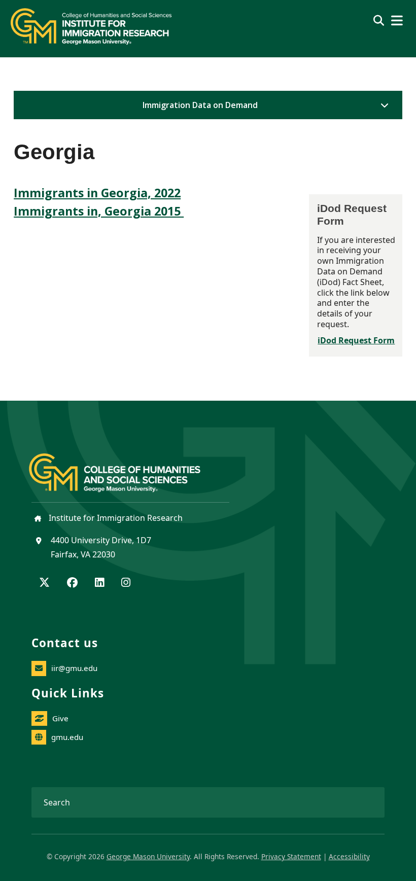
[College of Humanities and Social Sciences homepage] (124, 467)
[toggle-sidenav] (382, 105)
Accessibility (349, 856)
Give (60, 718)
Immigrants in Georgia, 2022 (97, 193)
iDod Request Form (356, 340)
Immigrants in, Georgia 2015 (99, 211)
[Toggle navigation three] (397, 20)
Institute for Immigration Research (115, 517)
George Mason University (148, 856)
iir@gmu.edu (74, 668)
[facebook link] (72, 583)
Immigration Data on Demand (200, 105)
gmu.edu (67, 737)
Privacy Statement (291, 856)
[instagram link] (125, 583)
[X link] (44, 583)
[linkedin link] (99, 583)
